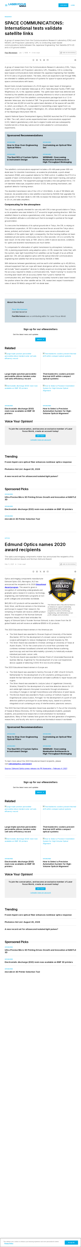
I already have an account (40, 440)
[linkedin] (37, 60)
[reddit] (44, 60)
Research (8, 16)
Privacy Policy (8, 1243)
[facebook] (33, 60)
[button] (6, 5)
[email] (48, 60)
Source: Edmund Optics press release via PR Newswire (28, 768)
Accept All (71, 1242)
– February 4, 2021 (59, 768)
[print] (75, 60)
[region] (40, 1242)
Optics (7, 538)
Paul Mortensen (11, 53)
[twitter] (40, 60)
